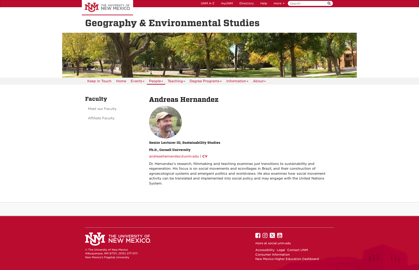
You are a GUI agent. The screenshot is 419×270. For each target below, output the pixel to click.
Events (136, 81)
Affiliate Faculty (101, 118)
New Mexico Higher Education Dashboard (287, 259)
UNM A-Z (208, 3)
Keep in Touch (99, 81)
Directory (246, 3)
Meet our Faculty (102, 109)
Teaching (175, 81)
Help (263, 3)
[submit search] (329, 3)
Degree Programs (205, 81)
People (155, 81)
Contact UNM (297, 250)
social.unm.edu (279, 243)
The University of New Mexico (107, 7)
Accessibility (265, 250)
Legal (281, 250)
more (278, 3)
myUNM (227, 3)
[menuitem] (99, 81)
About (258, 81)
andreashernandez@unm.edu (174, 156)
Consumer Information (272, 254)
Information (236, 81)
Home (121, 81)
